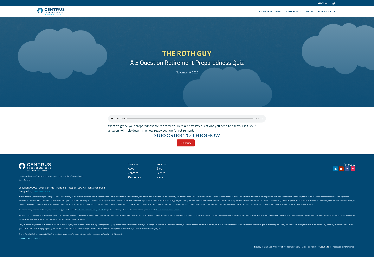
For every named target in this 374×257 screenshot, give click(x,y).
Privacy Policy (279, 246)
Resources (292, 11)
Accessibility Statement (344, 246)
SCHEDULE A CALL (327, 11)
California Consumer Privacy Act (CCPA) (91, 209)
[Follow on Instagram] (353, 168)
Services (264, 11)
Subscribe (186, 143)
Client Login (329, 3)
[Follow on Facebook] (347, 168)
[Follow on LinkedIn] (335, 168)
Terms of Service (295, 246)
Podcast (161, 164)
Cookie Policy (310, 246)
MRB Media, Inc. (42, 191)
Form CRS (22, 238)
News (159, 177)
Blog (159, 168)
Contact (310, 11)
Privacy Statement (263, 246)
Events (160, 173)
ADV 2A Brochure (34, 238)
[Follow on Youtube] (341, 168)
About (279, 11)
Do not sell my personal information (168, 209)
